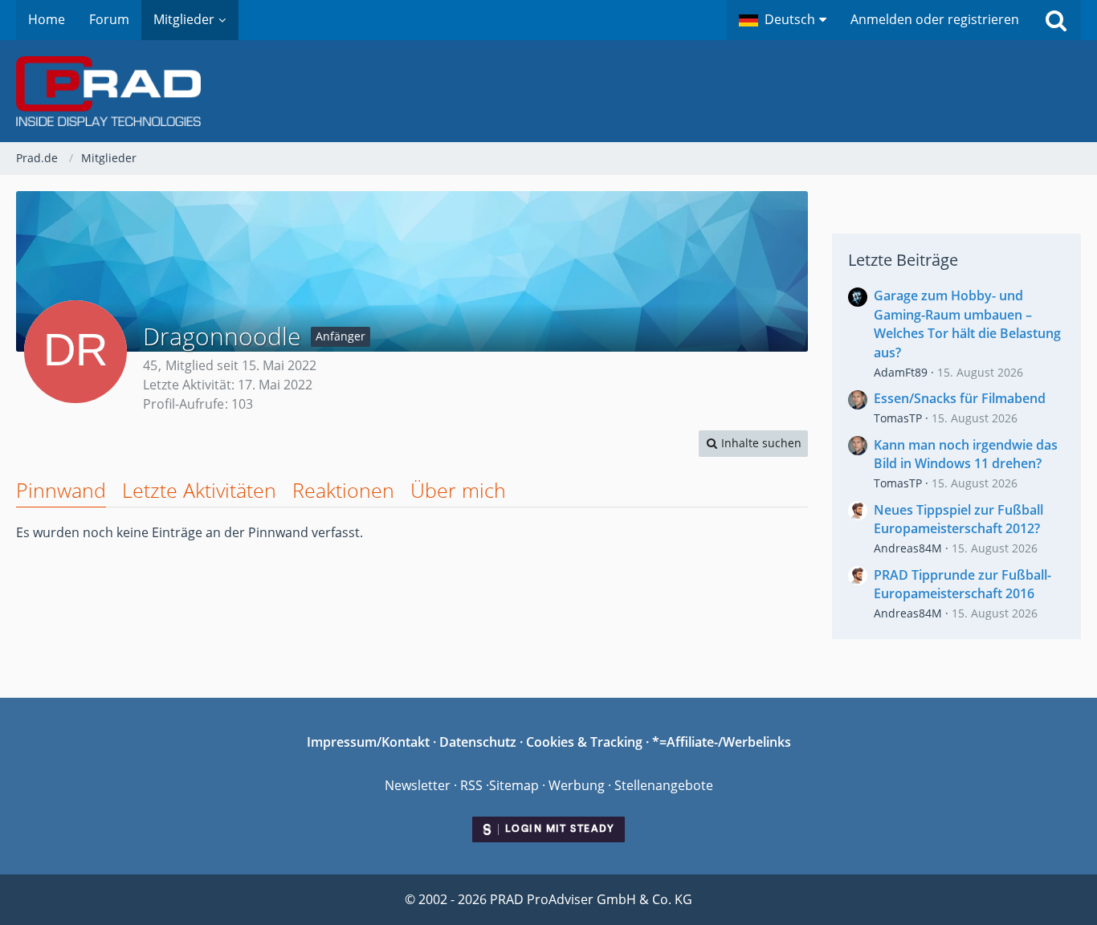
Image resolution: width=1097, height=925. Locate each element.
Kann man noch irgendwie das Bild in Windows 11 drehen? (966, 454)
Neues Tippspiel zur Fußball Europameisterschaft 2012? (958, 519)
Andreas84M (908, 548)
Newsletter (418, 785)
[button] (782, 20)
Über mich (458, 489)
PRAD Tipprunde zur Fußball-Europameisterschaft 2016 (962, 584)
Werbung (576, 785)
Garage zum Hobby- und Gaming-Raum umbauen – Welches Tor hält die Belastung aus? (967, 324)
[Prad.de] (548, 91)
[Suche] (1056, 20)
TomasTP (898, 418)
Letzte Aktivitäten (199, 489)
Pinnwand (61, 489)
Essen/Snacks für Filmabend (960, 398)
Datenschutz (477, 742)
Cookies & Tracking (584, 742)
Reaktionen (343, 489)
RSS (471, 785)
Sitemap (514, 785)
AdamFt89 (901, 372)
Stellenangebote (663, 785)
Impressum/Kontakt (368, 742)
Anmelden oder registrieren (934, 19)
